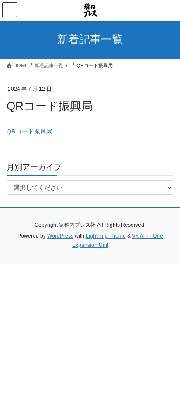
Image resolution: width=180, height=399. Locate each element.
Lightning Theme (106, 236)
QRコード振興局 (29, 131)
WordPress (60, 236)
